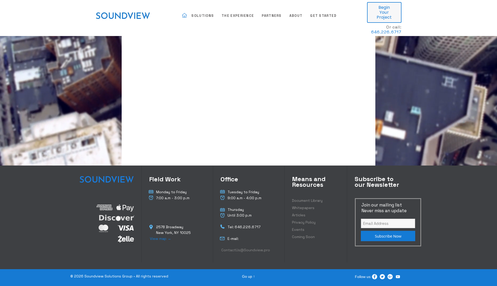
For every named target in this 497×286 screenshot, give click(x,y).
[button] (202, 16)
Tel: (231, 227)
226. (247, 227)
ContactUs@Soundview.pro (245, 250)
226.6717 (391, 32)
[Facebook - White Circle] (374, 276)
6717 (256, 227)
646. (376, 32)
